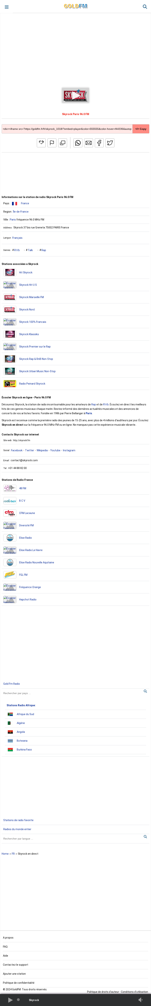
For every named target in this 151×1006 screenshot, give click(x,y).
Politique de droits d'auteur (103, 991)
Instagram (69, 450)
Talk (30, 250)
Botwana (22, 740)
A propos (8, 937)
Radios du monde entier (17, 829)
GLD (75, 6)
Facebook (16, 450)
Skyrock (34, 1000)
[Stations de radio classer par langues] (75, 838)
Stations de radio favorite (18, 820)
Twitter (29, 450)
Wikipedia (42, 450)
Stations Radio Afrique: (21, 705)
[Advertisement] (75, 47)
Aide (5, 955)
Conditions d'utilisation (134, 991)
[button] (6, 6)
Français (17, 237)
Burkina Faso (24, 749)
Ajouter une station (14, 973)
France (25, 203)
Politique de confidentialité (18, 982)
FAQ (5, 946)
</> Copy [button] (140, 128)
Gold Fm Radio (11, 683)
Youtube (55, 450)
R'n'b (17, 250)
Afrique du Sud (25, 714)
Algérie (21, 723)
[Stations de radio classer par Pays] (75, 693)
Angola (21, 731)
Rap (43, 250)
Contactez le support (15, 964)
